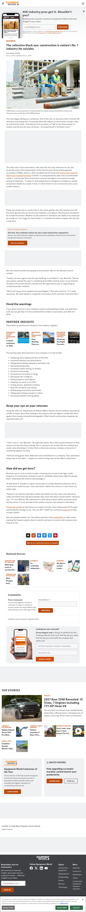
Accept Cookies (62, 907)
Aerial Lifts (6, 741)
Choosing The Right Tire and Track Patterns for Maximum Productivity (61, 342)
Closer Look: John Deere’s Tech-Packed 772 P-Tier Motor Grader (63, 731)
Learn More (12, 792)
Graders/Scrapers (63, 726)
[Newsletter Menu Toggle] (83, 3)
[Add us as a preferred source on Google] (33, 535)
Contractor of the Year (10, 561)
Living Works (58, 517)
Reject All (76, 907)
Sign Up (7, 890)
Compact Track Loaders (36, 726)
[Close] (82, 899)
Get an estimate (17, 243)
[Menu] (3, 3)
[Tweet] (50, 535)
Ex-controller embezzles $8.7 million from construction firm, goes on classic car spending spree (35, 566)
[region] (43, 904)
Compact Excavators (6, 726)
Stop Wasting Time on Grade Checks (34, 342)
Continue (45, 610)
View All (71, 781)
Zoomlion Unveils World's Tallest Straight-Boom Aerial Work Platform (8, 746)
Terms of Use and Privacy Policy (54, 31)
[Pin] (55, 535)
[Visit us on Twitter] (36, 868)
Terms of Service (53, 33)
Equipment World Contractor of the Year (20, 770)
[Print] (28, 535)
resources (66, 509)
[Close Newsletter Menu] (83, 11)
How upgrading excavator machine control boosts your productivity (62, 771)
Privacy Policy (42, 33)
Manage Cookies (8, 907)
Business (10, 41)
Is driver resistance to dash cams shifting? (10, 343)
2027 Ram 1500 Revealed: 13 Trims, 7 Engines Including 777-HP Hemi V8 (63, 703)
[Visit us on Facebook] (31, 868)
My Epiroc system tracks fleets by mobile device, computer (61, 566)
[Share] (39, 535)
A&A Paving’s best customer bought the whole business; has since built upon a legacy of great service (11, 581)
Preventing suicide (14, 507)
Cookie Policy (64, 903)
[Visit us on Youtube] (46, 868)
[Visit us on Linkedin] (41, 868)
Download (54, 781)
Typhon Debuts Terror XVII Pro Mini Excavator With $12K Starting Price (8, 732)
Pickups (47, 696)
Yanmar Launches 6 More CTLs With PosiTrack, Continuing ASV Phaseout (36, 732)
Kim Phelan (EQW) (13, 53)
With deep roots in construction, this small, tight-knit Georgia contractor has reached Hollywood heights (10, 567)
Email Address (44, 600)
